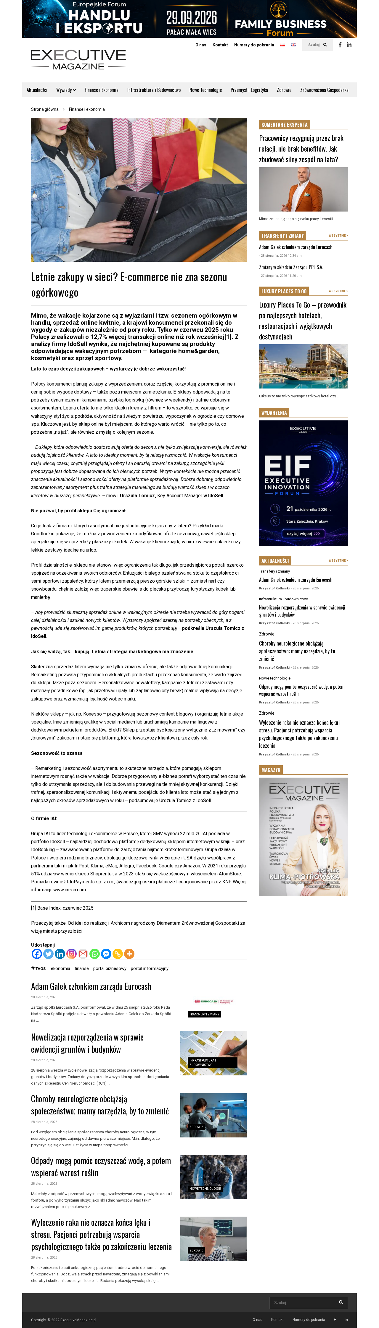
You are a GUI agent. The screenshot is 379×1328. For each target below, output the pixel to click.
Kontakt (220, 45)
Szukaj (314, 45)
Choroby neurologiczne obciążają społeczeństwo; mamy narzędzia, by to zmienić (100, 1105)
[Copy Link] (118, 954)
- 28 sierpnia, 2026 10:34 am (280, 256)
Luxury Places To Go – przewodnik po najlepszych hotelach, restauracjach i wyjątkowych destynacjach (302, 320)
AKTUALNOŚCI (275, 560)
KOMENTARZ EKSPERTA (284, 124)
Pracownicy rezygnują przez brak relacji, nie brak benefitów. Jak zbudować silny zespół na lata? (301, 148)
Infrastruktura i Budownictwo (154, 89)
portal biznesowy (109, 968)
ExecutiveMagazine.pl (78, 1320)
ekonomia (60, 968)
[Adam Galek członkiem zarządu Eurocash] (213, 1003)
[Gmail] (83, 954)
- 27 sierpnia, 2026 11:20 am (280, 276)
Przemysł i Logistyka (249, 89)
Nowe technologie (205, 1188)
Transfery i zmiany (204, 1014)
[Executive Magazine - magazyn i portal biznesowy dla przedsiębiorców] (78, 63)
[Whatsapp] (94, 954)
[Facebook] (340, 45)
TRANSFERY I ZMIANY (282, 235)
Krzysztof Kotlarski (274, 588)
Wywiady (64, 89)
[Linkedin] (349, 45)
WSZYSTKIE (337, 235)
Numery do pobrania (254, 45)
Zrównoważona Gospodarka (324, 89)
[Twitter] (48, 954)
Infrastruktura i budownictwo (283, 599)
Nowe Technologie (206, 89)
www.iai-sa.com (69, 890)
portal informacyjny (149, 968)
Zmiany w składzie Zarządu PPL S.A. (291, 267)
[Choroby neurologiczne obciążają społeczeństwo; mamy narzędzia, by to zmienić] (213, 1115)
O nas (200, 45)
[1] (228, 336)
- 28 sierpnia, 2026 (305, 588)
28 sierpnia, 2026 (44, 997)
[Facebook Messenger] (106, 954)
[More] (129, 954)
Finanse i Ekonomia (101, 89)
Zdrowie (284, 89)
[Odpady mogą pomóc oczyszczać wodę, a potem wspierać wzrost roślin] (213, 1177)
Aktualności (37, 89)
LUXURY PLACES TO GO (283, 291)
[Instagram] (71, 954)
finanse (82, 968)
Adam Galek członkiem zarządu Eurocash (91, 986)
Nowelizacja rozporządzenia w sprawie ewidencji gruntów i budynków (87, 1043)
